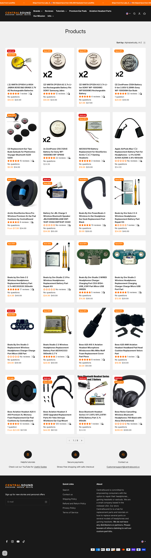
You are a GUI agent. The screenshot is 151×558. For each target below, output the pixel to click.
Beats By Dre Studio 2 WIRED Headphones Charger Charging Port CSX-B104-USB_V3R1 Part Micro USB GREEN (93, 283)
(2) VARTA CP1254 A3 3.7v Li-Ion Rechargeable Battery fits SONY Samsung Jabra (57, 87)
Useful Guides (40, 467)
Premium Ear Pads (78, 11)
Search (66, 490)
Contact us (68, 494)
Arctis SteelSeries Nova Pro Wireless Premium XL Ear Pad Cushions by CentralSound (22, 216)
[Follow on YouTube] (18, 541)
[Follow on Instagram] (12, 541)
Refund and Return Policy (74, 503)
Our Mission (39, 16)
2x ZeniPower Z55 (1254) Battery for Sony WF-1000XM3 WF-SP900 (55, 152)
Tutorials (60, 11)
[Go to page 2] (81, 440)
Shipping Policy (70, 499)
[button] (14, 93)
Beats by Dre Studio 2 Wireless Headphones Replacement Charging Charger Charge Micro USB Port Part (127, 283)
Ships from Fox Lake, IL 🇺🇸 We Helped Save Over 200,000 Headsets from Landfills (51, 3)
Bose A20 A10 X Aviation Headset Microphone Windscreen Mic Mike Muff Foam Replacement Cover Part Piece (92, 350)
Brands (36, 11)
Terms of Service (70, 512)
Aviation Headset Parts (100, 11)
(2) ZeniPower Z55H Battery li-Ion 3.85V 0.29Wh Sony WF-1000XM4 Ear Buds (128, 87)
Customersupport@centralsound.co (123, 467)
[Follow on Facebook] (6, 541)
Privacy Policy (69, 508)
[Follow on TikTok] (23, 541)
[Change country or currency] (128, 13)
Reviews (49, 11)
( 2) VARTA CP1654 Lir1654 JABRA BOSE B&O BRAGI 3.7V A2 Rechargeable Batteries (22, 87)
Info (49, 16)
